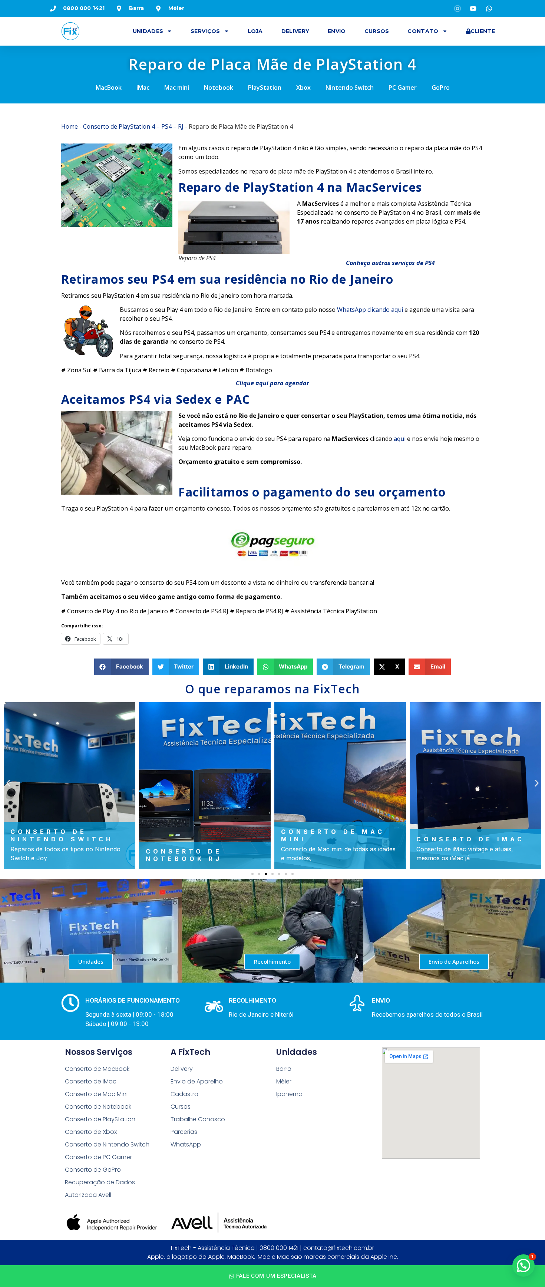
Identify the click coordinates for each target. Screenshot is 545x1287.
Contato (422, 31)
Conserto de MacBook (97, 1069)
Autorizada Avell (88, 1195)
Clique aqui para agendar (272, 383)
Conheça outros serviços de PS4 (390, 263)
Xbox (303, 87)
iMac (142, 87)
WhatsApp (186, 1144)
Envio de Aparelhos (454, 961)
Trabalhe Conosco (198, 1119)
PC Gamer (403, 87)
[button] (121, 667)
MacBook (109, 87)
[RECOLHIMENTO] (214, 1006)
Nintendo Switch (350, 87)
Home (69, 126)
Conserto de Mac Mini (96, 1094)
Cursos (376, 31)
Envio (337, 31)
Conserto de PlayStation (100, 1119)
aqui (400, 439)
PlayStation (264, 87)
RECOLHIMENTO (252, 1000)
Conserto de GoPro (93, 1169)
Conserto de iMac (90, 1081)
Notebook (218, 87)
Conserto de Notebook (98, 1106)
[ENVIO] (357, 1003)
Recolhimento (272, 961)
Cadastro (184, 1094)
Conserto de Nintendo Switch (107, 1144)
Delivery (295, 31)
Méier (283, 1081)
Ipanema (289, 1094)
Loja (255, 31)
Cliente (482, 31)
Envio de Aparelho (197, 1081)
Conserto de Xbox (91, 1132)
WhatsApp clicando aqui (370, 310)
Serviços (205, 31)
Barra (283, 1069)
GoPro (441, 87)
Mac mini (176, 87)
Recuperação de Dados (100, 1182)
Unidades (148, 31)
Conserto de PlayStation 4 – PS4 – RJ (133, 126)
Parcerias (184, 1132)
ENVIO (381, 1000)
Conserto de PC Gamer (98, 1157)
